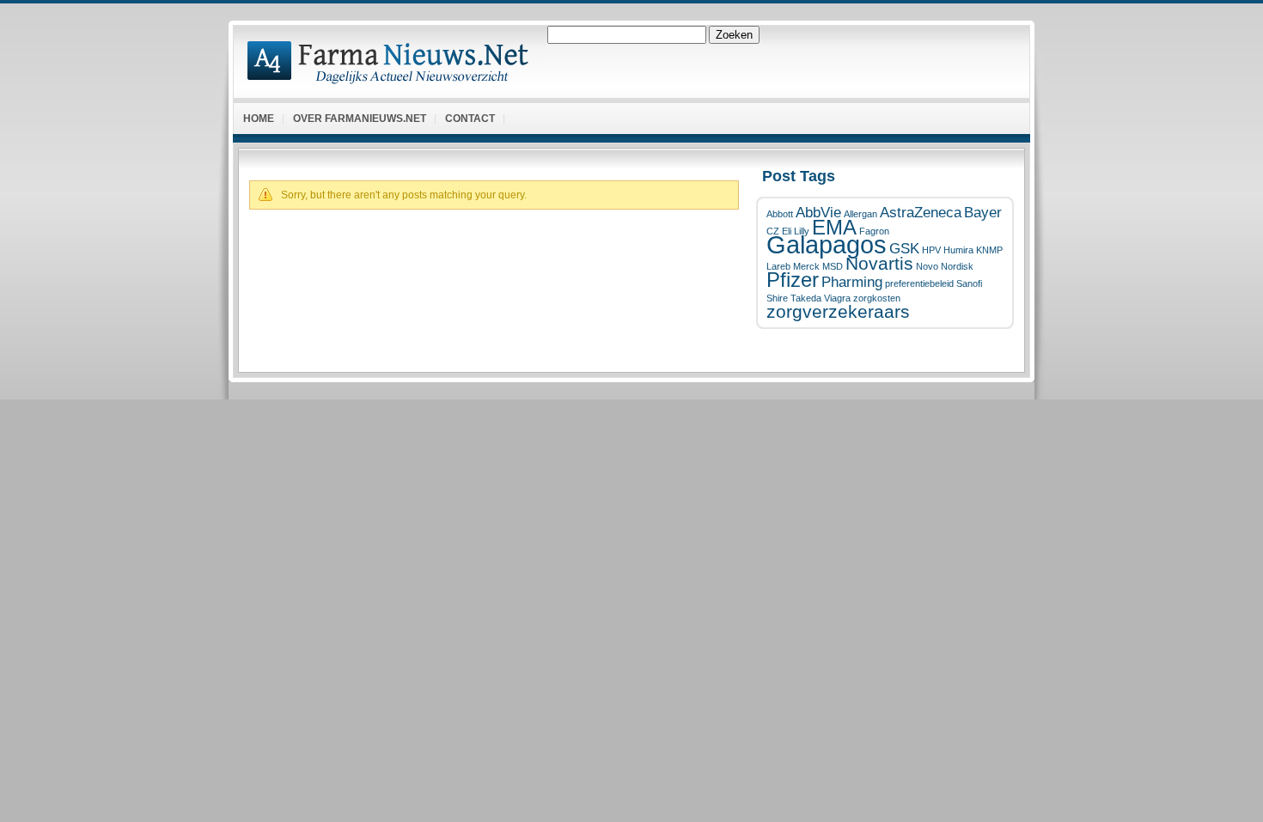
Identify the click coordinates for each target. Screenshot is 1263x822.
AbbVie (818, 212)
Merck (806, 266)
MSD (832, 266)
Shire (777, 298)
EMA (834, 227)
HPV (931, 250)
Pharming (851, 282)
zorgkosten (876, 298)
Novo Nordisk (944, 266)
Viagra (837, 298)
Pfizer (792, 279)
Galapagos (826, 244)
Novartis (879, 263)
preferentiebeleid (919, 283)
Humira (958, 250)
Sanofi (969, 283)
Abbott (779, 214)
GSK (904, 249)
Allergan (860, 214)
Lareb (778, 266)
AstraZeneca (920, 212)
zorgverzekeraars (838, 311)
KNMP (989, 250)
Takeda (805, 298)
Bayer (983, 212)
